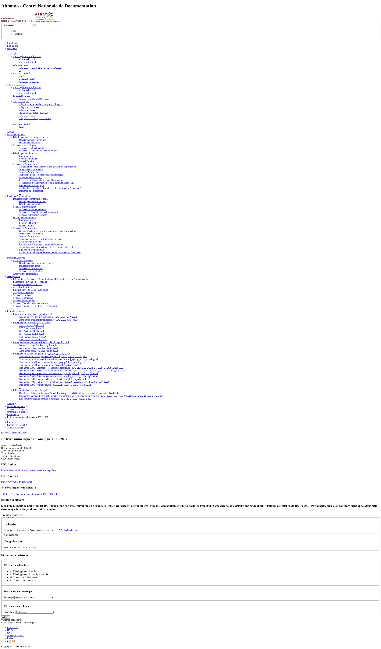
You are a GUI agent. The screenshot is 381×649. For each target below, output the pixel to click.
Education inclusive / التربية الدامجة (30, 390)
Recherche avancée (73, 530)
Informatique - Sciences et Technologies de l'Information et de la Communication (51, 279)
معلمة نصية (12, 53)
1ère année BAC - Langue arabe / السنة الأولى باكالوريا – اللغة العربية (52, 379)
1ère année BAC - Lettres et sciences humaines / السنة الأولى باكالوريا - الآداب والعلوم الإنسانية (64, 382)
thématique (9, 597)
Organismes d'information (31, 169)
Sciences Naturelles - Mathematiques (30, 303)
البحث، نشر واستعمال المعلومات (35, 118)
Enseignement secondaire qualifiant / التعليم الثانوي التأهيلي (41, 353)
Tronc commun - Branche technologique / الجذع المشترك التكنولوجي (52, 362)
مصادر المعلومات (27, 110)
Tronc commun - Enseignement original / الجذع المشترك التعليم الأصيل (53, 356)
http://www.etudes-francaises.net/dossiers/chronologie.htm (28, 470)
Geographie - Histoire (23, 292)
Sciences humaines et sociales (33, 215)
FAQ (9, 638)
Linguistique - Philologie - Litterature (30, 290)
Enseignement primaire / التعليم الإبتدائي (32, 322)
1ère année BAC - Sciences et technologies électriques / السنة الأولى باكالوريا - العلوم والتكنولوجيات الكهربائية (71, 368)
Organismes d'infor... (17, 412)
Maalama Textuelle (16, 134)
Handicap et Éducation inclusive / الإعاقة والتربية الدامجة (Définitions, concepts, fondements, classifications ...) (71, 393)
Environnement (26, 156)
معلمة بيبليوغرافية (16, 84)
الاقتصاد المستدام (27, 79)
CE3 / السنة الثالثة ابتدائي (31, 331)
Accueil (10, 132)
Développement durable (24, 153)
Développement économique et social (30, 137)
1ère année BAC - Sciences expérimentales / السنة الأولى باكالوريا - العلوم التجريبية (58, 373)
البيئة (21, 76)
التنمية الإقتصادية (27, 59)
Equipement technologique (31, 185)
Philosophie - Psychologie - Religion (30, 282)
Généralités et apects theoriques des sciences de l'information (47, 166)
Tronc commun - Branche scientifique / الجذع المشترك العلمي (48, 365)
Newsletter (12, 48)
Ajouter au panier (15, 427)
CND (9, 633)
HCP (9, 630)
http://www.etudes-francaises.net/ (16, 481)
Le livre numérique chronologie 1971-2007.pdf (34, 494)
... (20, 70)
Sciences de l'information (25, 164)
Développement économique (32, 140)
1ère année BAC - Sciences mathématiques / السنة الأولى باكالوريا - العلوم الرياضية (58, 376)
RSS (9, 641)
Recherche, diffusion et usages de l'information (41, 180)
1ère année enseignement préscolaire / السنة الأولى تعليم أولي (48, 317)
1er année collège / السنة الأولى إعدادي (38, 345)
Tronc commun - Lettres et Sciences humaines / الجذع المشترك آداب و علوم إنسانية (59, 359)
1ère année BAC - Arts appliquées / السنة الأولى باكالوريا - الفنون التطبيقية (55, 384)
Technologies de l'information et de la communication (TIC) (47, 182)
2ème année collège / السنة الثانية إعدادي (38, 348)
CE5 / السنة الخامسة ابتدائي (32, 336)
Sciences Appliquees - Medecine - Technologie (35, 306)
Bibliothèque (13, 414)
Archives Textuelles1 (23, 260)
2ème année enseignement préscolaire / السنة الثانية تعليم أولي (48, 319)
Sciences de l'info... (16, 409)
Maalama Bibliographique (19, 196)
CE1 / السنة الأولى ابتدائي (31, 325)
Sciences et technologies (24, 145)
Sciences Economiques (24, 300)
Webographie (13, 276)
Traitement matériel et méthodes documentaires (41, 174)
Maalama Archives (16, 257)
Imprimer (11, 422)
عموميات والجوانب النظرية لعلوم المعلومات (40, 67)
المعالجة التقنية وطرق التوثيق (33, 113)
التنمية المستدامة (21, 73)
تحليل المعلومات (27, 115)
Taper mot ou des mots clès (16, 530)
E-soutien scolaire (15, 311)
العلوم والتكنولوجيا (22, 96)
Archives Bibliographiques (25, 274)
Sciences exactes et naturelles (32, 148)
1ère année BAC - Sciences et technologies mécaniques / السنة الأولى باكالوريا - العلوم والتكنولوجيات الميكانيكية (72, 370)
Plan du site (12, 45)
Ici (14, 31)
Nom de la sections (13, 547)
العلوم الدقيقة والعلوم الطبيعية (34, 98)
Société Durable (26, 161)
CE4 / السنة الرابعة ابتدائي (31, 334)
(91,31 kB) (6, 494)
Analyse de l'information (30, 177)
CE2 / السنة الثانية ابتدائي (31, 328)
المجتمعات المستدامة (29, 81)
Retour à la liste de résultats (14, 432)
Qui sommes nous (15, 635)
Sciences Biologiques (23, 298)
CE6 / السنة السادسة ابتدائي (33, 339)
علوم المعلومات (21, 65)
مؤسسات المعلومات (29, 107)
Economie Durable (28, 158)
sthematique (9, 612)
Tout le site (18, 34)
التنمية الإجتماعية (27, 62)
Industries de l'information (31, 191)
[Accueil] (17, 21)
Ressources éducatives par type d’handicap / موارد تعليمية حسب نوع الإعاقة (55, 398)
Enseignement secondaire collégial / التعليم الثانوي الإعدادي (41, 342)
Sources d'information (29, 172)
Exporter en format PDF (18, 425)
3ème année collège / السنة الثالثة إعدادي (38, 351)
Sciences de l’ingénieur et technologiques (38, 150)
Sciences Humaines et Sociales (27, 284)
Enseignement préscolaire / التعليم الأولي (32, 314)
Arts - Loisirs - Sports (23, 287)
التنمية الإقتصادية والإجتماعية (27, 56)
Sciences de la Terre (22, 295)
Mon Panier (12, 43)
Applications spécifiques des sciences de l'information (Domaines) (50, 188)
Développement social (29, 142)
